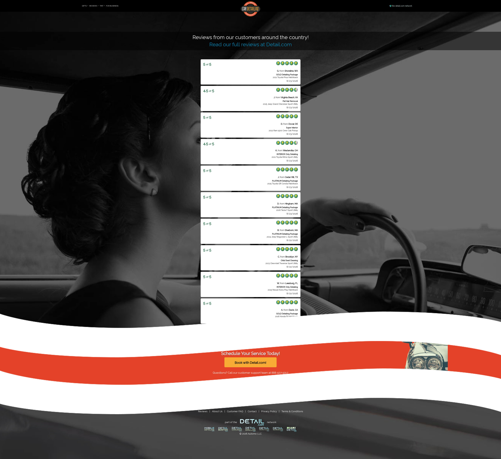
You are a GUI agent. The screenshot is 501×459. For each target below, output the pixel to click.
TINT (101, 6)
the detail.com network (402, 6)
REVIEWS (93, 6)
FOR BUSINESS (112, 6)
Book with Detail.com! (250, 363)
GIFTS (84, 6)
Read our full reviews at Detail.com (250, 44)
